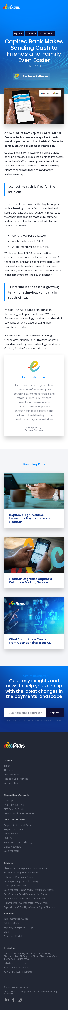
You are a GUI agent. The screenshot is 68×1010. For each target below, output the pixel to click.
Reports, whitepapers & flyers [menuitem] (20, 927)
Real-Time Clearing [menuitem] (14, 804)
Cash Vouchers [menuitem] (11, 850)
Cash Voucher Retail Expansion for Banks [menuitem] (25, 894)
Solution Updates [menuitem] (13, 923)
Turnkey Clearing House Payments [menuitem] (22, 872)
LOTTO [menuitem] (8, 838)
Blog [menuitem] (6, 931)
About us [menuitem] (8, 770)
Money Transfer (46, 33)
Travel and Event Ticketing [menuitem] (18, 842)
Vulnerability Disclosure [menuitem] (44, 991)
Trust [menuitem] (7, 765)
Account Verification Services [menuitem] (19, 813)
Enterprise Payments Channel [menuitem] (19, 876)
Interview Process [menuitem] (13, 783)
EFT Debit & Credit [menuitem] (14, 809)
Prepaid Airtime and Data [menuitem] (17, 825)
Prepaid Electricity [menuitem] (13, 829)
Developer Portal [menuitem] (13, 936)
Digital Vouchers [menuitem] (12, 846)
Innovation (31, 33)
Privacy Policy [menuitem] (25, 991)
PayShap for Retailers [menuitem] (15, 885)
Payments (18, 33)
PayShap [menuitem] (8, 800)
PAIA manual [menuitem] (9, 993)
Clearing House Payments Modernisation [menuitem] (25, 868)
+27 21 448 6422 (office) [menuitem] (16, 967)
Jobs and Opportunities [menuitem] (16, 778)
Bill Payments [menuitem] (11, 833)
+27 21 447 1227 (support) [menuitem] (18, 971)
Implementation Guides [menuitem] (16, 918)
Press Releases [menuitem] (11, 774)
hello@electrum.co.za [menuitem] (15, 963)
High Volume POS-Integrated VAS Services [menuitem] (26, 902)
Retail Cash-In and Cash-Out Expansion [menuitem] (24, 898)
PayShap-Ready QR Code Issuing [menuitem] (21, 881)
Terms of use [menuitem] (9, 991)
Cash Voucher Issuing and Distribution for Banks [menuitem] (29, 889)
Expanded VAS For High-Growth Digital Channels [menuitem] (29, 907)
